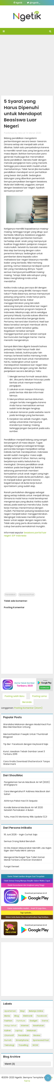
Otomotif (9, 1035)
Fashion (8, 1020)
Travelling (23, 1045)
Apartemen (10, 1011)
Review (37, 1035)
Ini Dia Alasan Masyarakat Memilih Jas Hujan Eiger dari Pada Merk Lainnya (27, 849)
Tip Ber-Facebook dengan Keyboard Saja (25, 744)
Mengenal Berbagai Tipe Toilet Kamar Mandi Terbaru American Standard (24, 858)
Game (45, 1020)
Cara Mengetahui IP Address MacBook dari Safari (27, 793)
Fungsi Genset (11, 866)
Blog (16, 1015)
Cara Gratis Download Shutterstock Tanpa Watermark (26, 763)
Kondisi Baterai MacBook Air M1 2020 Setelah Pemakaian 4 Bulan (23, 809)
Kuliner (7, 1030)
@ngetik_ (34, 2)
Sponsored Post (26, 594)
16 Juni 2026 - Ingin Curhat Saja (20, 834)
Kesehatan (38, 1025)
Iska (20, 133)
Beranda (27, 702)
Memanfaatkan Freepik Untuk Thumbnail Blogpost (25, 735)
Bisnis (7, 1015)
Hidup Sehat (10, 1025)
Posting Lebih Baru (14, 696)
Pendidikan (10, 594)
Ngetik (18, 2)
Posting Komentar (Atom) (28, 707)
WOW (35, 1045)
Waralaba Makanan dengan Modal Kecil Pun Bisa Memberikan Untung (27, 726)
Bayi (22, 1011)
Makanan (31, 1030)
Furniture (21, 1020)
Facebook (42, 1015)
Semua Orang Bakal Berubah (19, 841)
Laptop (18, 1030)
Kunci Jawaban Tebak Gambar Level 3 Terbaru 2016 (24, 753)
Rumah (7, 1040)
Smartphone (22, 1040)
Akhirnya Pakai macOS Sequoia (20, 800)
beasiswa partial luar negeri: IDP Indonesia (25, 534)
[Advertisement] (27, 64)
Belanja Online (36, 1011)
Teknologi (9, 1045)
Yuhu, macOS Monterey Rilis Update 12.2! (25, 816)
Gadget (33, 1020)
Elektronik (27, 1015)
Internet (25, 1025)
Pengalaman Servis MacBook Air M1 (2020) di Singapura (27, 783)
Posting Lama (39, 696)
